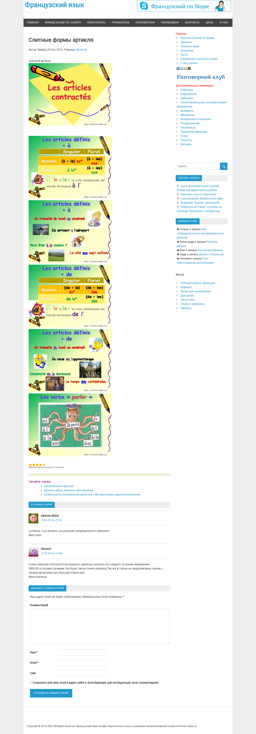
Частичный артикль (210, 250)
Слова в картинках (192, 304)
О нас (224, 22)
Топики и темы (190, 46)
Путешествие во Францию (197, 283)
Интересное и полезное (195, 119)
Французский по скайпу (63, 22)
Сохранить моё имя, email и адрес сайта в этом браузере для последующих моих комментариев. (96, 682)
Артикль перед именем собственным (68, 490)
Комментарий (39, 605)
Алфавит (186, 287)
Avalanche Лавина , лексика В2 (200, 202)
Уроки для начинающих (195, 291)
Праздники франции (193, 131)
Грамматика (120, 22)
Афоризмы (187, 115)
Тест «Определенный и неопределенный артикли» (200, 233)
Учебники (186, 89)
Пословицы (188, 127)
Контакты (192, 22)
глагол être (187, 299)
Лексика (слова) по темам (197, 38)
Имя (33, 652)
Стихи (184, 136)
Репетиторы (96, 22)
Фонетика (186, 50)
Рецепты (186, 140)
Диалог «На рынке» (211, 254)
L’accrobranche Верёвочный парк (202, 198)
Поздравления (190, 123)
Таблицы (186, 308)
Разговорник (145, 22)
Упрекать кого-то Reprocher (199, 194)
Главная (33, 22)
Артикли (81, 49)
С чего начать (189, 63)
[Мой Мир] (189, 67)
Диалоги (186, 42)
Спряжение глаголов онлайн (199, 59)
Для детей (187, 295)
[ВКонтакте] (178, 67)
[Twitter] (182, 67)
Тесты (184, 54)
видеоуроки (188, 94)
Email (34, 662)
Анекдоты (187, 110)
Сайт (33, 673)
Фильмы (186, 144)
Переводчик (170, 22)
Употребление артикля (58, 486)
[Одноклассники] (185, 67)
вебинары (187, 98)
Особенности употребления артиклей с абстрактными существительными (92, 494)
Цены (210, 22)
